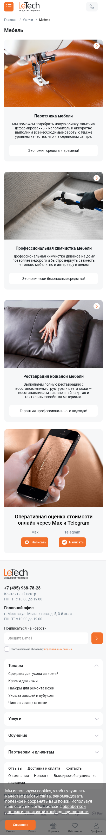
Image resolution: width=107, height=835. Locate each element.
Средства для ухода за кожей (33, 673)
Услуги (14, 718)
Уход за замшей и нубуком (31, 695)
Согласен (20, 825)
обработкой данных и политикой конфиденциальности (47, 809)
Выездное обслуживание (75, 776)
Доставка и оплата (44, 768)
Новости (41, 776)
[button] (92, 6)
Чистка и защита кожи (27, 703)
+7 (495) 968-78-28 (22, 588)
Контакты (74, 768)
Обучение (17, 735)
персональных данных (58, 649)
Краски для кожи (23, 681)
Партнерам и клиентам (31, 752)
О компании (18, 776)
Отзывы (15, 768)
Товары (15, 665)
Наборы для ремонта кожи (31, 688)
